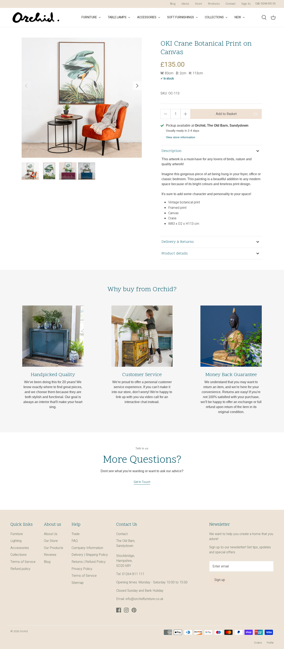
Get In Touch (142, 482)
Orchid (24, 631)
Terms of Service (23, 561)
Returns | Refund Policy (89, 561)
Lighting (16, 540)
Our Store (51, 540)
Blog (172, 4)
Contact (231, 4)
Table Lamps (117, 17)
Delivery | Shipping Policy (90, 554)
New (238, 17)
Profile (270, 643)
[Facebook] (118, 610)
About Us (50, 534)
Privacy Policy (82, 568)
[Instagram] (126, 610)
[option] (82, 98)
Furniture (89, 17)
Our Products (53, 547)
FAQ (75, 540)
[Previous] (26, 85)
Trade (76, 534)
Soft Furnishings (180, 17)
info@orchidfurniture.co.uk (144, 598)
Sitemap (78, 582)
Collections (214, 17)
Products (214, 4)
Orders (258, 643)
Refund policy (20, 568)
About (185, 4)
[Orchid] (35, 17)
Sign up (219, 579)
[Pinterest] (134, 610)
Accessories (146, 17)
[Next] (137, 85)
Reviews (50, 554)
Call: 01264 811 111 (265, 4)
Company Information (87, 547)
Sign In (246, 4)
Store (198, 4)
